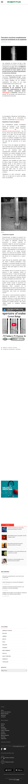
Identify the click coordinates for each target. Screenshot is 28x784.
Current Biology (20, 119)
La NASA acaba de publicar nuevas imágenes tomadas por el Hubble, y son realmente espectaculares (14, 593)
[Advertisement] (14, 21)
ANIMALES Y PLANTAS (7, 347)
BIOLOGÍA (15, 347)
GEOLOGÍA (4, 644)
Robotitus (4, 653)
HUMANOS (4, 647)
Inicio (2, 710)
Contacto (3, 716)
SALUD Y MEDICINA (6, 656)
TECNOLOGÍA (5, 661)
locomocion (6, 349)
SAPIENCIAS (5, 659)
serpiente (18, 349)
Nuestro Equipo (4, 713)
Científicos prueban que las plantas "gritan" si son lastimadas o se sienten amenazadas (13, 587)
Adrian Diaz (9, 41)
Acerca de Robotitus (6, 712)
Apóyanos (3, 715)
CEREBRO (4, 636)
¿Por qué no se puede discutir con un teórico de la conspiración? (13, 577)
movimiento (12, 349)
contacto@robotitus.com (18, 746)
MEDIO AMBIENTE (6, 650)
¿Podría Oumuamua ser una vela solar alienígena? (12, 582)
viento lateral (5, 92)
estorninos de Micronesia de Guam (11, 131)
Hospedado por (11, 779)
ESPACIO (4, 639)
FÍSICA (3, 641)
